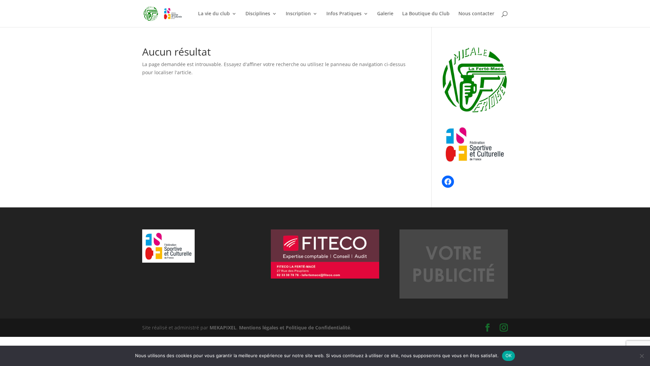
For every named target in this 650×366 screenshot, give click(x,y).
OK (508, 355)
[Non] (641, 355)
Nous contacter (476, 14)
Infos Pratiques (344, 14)
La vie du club (214, 14)
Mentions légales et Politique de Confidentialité (294, 327)
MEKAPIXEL (223, 327)
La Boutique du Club (426, 14)
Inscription (298, 14)
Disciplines (257, 14)
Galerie (385, 14)
